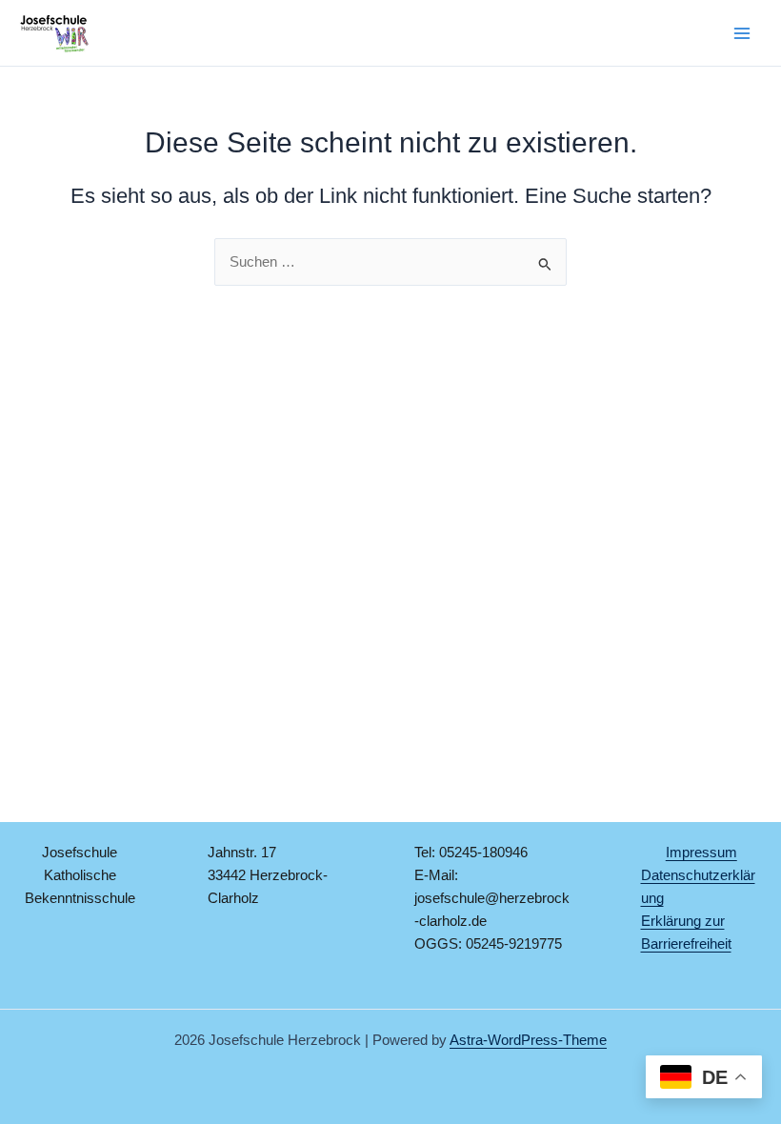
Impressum (701, 852)
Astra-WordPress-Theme (528, 1040)
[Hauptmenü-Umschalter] (742, 33)
